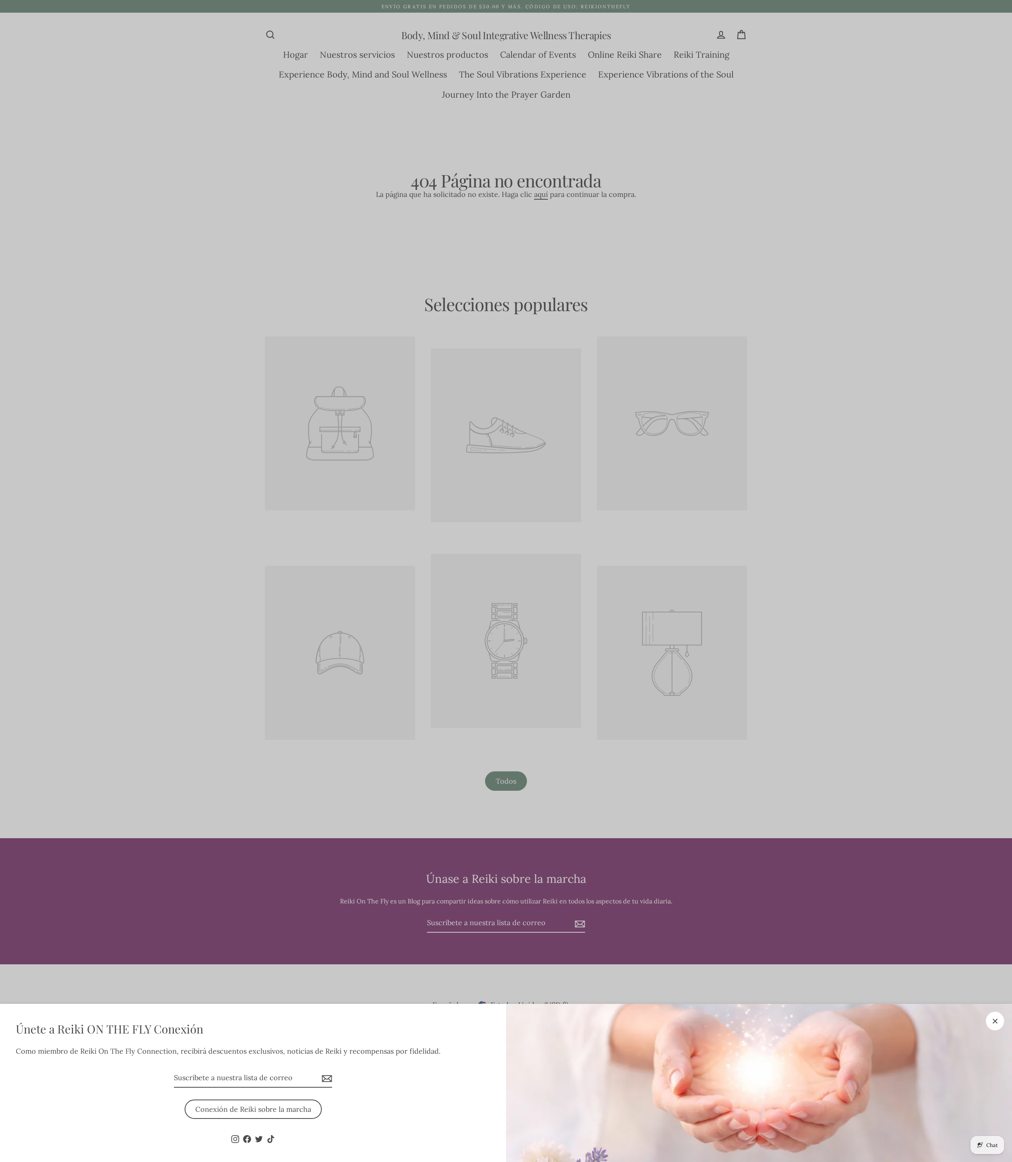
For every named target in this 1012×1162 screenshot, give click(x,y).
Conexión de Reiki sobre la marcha (253, 1109)
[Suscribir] (325, 1078)
